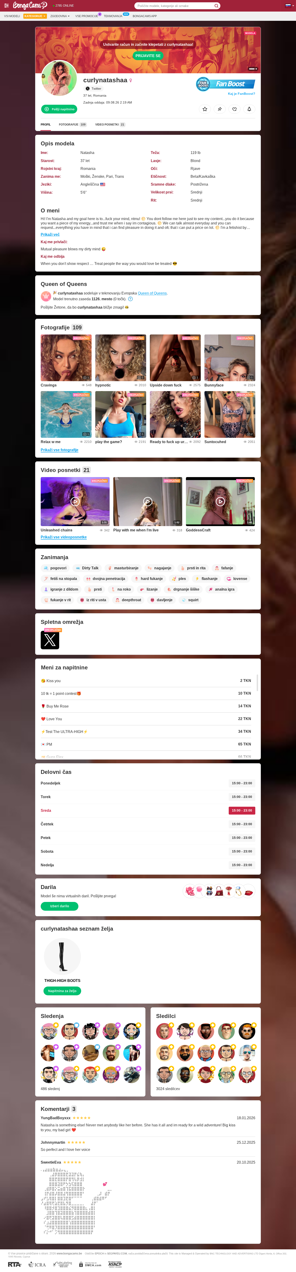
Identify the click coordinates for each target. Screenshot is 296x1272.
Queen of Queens (152, 293)
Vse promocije (86, 16)
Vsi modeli (12, 16)
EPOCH (99, 1253)
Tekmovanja (113, 16)
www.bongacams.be (69, 1253)
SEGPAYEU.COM (117, 1253)
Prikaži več (50, 234)
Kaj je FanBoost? (241, 93)
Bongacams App (145, 16)
